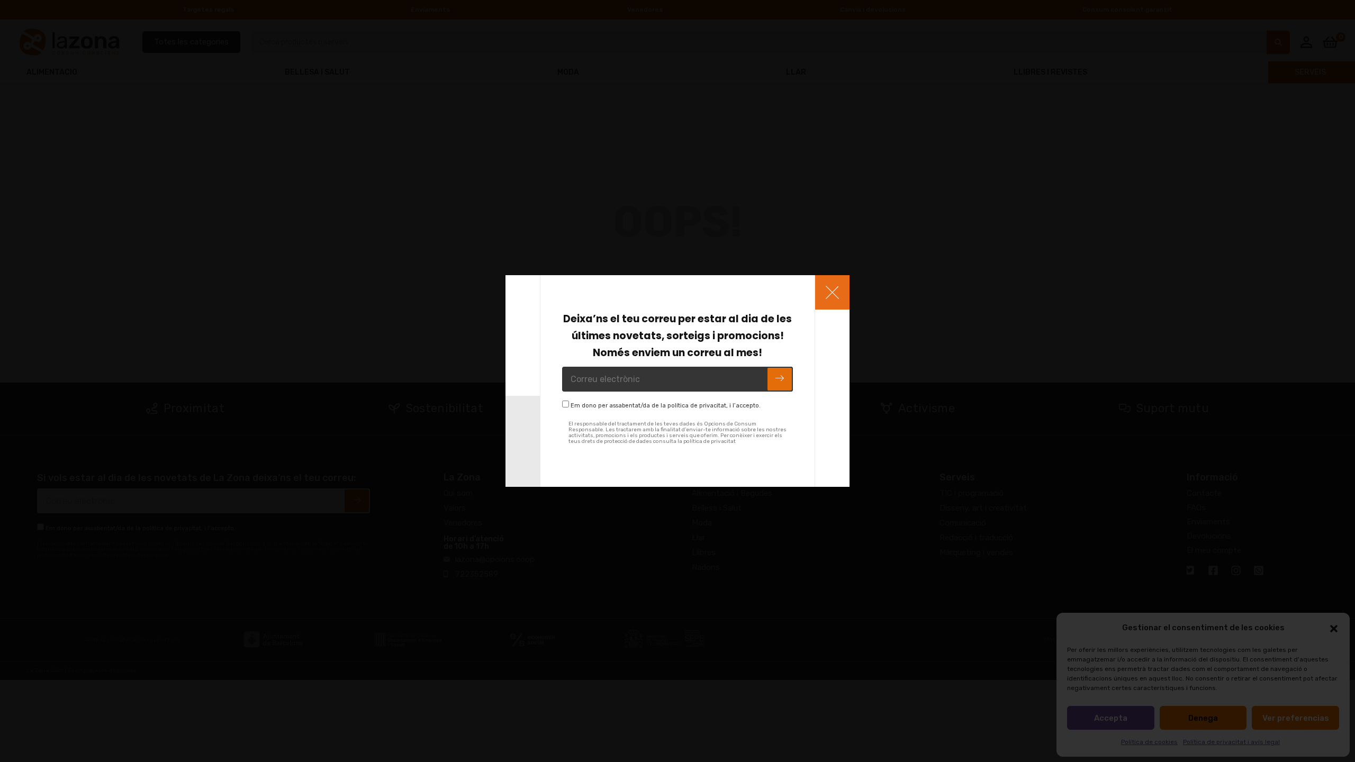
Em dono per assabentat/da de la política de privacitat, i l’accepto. (666, 405)
